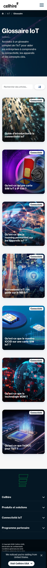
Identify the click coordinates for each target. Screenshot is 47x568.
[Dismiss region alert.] (41, 555)
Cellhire (6, 497)
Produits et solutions (14, 507)
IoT (8, 13)
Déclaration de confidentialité (12, 546)
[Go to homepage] (12, 5)
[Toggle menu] (42, 5)
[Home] (3, 13)
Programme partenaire (15, 527)
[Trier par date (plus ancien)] (39, 87)
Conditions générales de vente (12, 549)
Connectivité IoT (12, 517)
